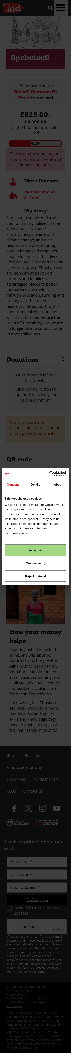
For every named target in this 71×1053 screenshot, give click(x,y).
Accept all (35, 550)
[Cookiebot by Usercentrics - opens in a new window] (50, 473)
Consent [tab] (13, 484)
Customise (33, 563)
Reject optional (35, 576)
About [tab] (58, 484)
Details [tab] (35, 484)
